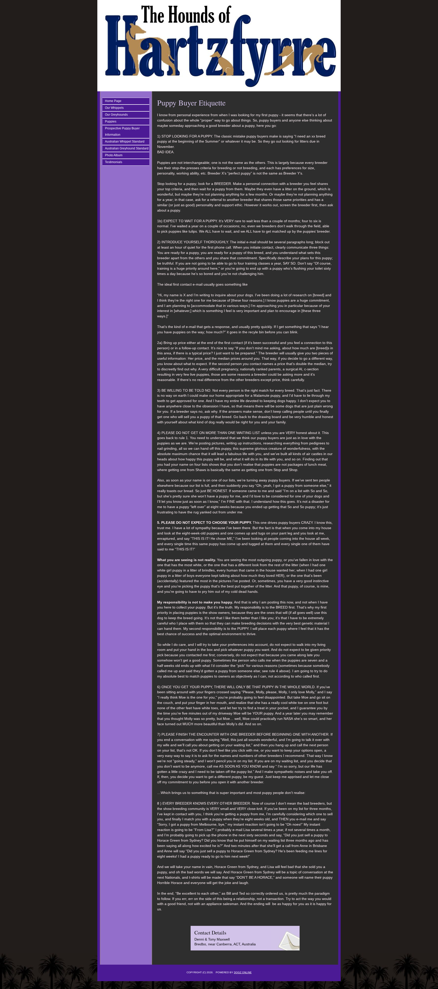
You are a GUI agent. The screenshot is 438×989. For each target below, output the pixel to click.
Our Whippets (114, 108)
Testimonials (113, 162)
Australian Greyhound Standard (127, 148)
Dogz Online (243, 972)
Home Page (113, 101)
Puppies (110, 121)
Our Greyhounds (116, 114)
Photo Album (113, 155)
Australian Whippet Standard (124, 141)
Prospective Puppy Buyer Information (122, 131)
